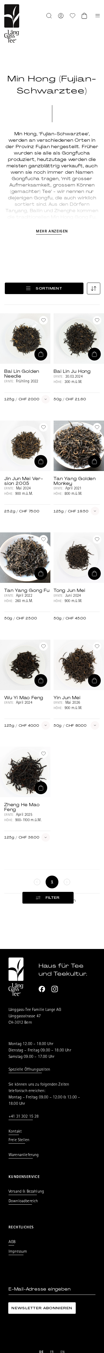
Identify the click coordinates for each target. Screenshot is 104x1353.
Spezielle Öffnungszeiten (29, 1070)
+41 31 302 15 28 (24, 1117)
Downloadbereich (23, 1201)
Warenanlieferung (24, 1155)
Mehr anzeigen (52, 232)
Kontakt (15, 1132)
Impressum (18, 1252)
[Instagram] (54, 989)
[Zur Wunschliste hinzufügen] (43, 320)
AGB (12, 1242)
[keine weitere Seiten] (37, 882)
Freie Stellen (19, 1140)
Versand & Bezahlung (26, 1192)
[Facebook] (42, 989)
